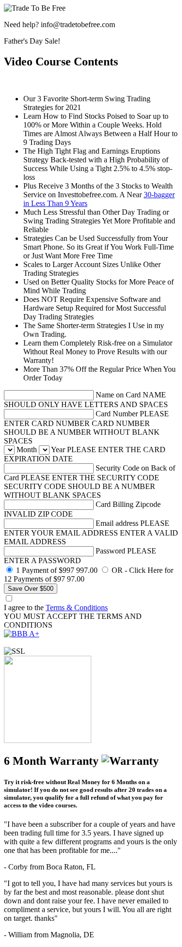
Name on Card (118, 395)
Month (27, 449)
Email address (117, 523)
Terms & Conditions (77, 607)
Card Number (117, 414)
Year (58, 449)
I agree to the (56, 607)
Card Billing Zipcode (128, 504)
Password (110, 551)
